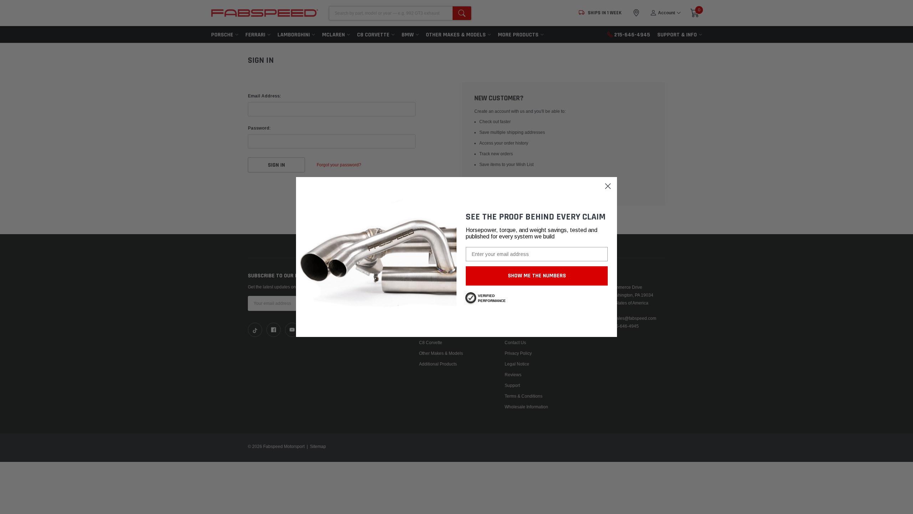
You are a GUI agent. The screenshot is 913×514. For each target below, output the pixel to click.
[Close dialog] (608, 186)
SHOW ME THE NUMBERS (537, 275)
